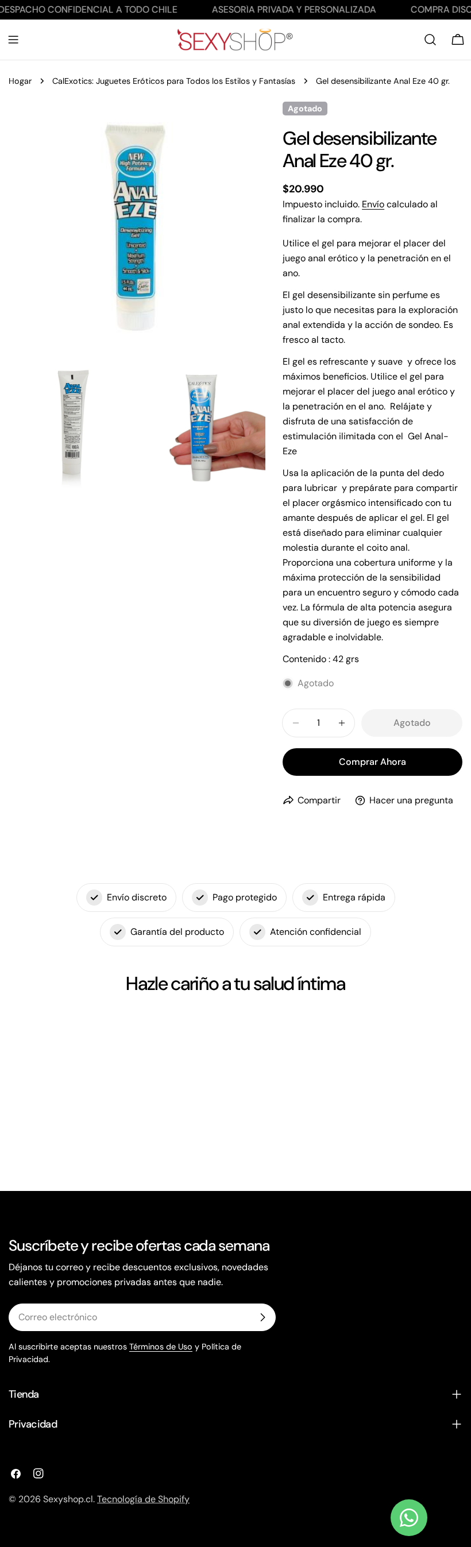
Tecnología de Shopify (143, 1499)
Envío (373, 204)
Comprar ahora (372, 762)
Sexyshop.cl (68, 1499)
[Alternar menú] (13, 39)
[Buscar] (430, 39)
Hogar (20, 81)
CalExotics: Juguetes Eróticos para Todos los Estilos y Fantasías (173, 81)
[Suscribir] (262, 1317)
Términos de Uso (160, 1346)
